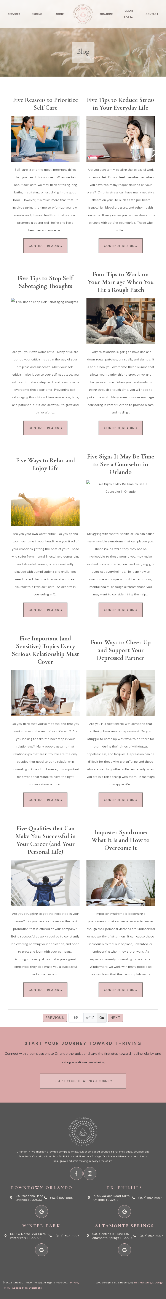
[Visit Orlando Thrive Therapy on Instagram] (89, 1173)
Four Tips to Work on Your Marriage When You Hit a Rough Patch (121, 282)
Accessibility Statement (27, 1287)
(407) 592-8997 (62, 1198)
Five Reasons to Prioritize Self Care (45, 104)
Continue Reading (45, 246)
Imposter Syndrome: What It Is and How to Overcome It (121, 840)
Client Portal (129, 14)
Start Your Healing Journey (83, 1081)
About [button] (60, 14)
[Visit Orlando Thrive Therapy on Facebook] (76, 1173)
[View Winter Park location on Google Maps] (41, 1249)
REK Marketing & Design (148, 1282)
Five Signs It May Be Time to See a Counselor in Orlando (120, 464)
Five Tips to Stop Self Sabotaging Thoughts (45, 282)
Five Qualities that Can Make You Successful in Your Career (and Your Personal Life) (45, 840)
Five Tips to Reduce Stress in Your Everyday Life (121, 104)
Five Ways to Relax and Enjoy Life (45, 464)
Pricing (37, 14)
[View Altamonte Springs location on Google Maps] (124, 1249)
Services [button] (14, 14)
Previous (55, 1017)
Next (115, 1017)
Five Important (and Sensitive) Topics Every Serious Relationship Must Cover (45, 650)
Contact (151, 14)
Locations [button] (106, 14)
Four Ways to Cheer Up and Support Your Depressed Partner (121, 650)
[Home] (83, 14)
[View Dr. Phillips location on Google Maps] (124, 1211)
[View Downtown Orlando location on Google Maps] (41, 1211)
